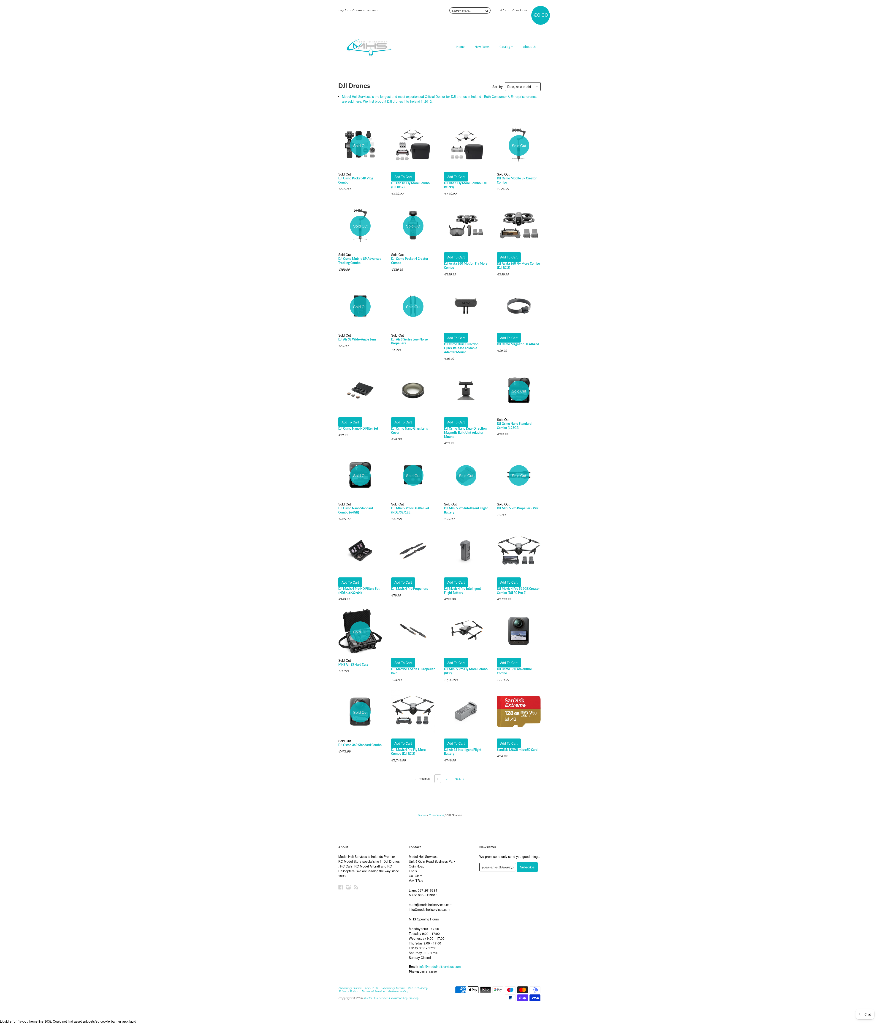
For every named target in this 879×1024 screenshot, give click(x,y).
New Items (482, 47)
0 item (505, 10)
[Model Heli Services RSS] (355, 886)
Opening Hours (349, 988)
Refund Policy (417, 988)
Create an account (365, 10)
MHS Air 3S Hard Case (353, 665)
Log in (342, 10)
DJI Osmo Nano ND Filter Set (358, 429)
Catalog (505, 47)
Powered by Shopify (405, 998)
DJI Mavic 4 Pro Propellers (409, 589)
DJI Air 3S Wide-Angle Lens (357, 339)
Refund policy (398, 991)
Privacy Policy (348, 991)
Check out (519, 10)
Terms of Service (373, 991)
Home (460, 47)
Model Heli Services (376, 998)
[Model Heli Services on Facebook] (340, 886)
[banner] (380, 45)
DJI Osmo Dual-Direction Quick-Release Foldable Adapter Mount (461, 348)
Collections (436, 815)
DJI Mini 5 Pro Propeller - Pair (517, 508)
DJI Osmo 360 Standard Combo (360, 745)
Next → (459, 778)
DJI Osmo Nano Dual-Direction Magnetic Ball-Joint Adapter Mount (465, 433)
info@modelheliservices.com (440, 966)
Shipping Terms (392, 988)
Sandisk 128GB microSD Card (517, 750)
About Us (529, 47)
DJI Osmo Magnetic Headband (518, 344)
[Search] (487, 10)
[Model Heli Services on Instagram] (348, 886)
